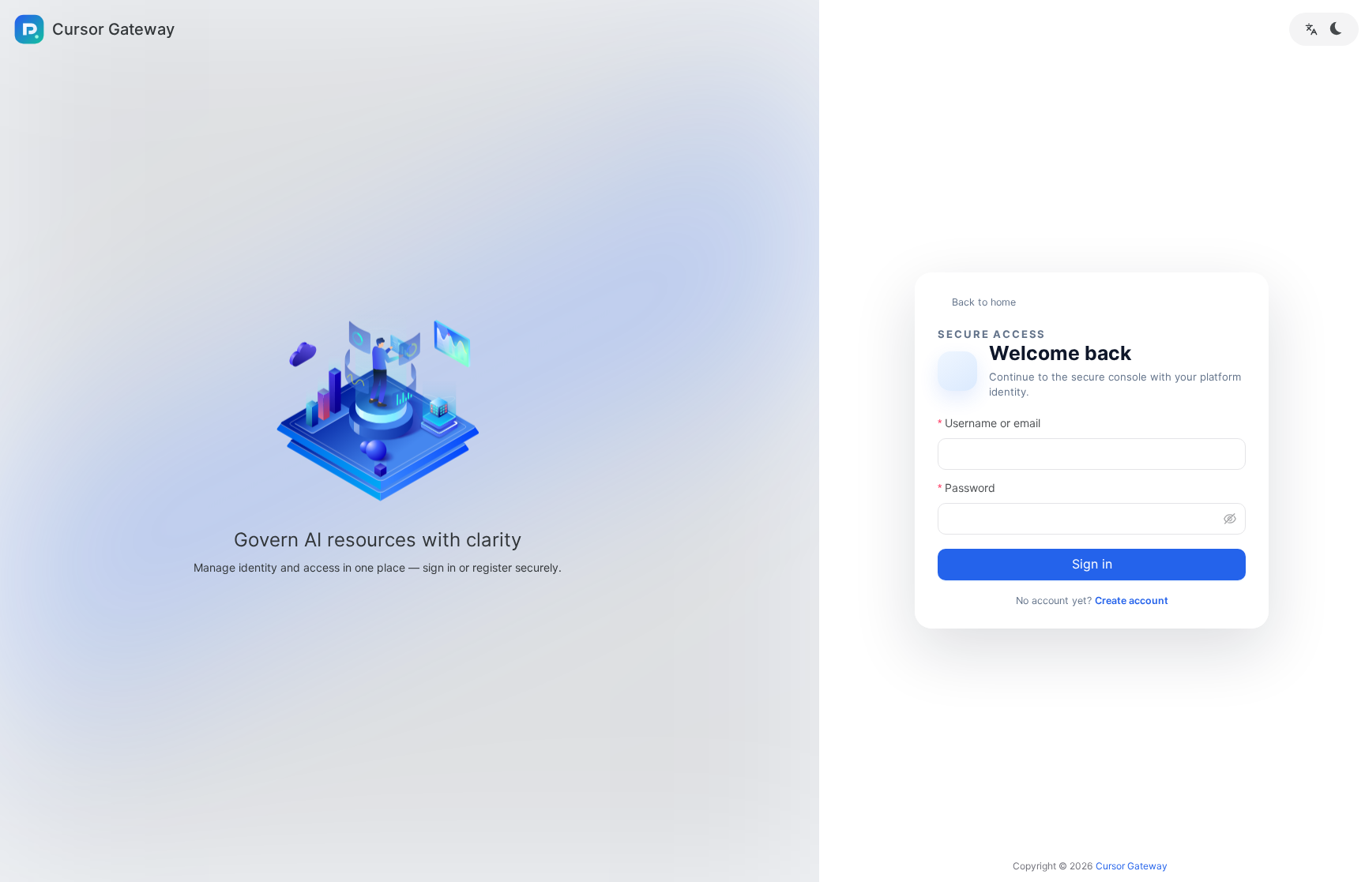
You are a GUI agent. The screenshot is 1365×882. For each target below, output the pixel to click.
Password (970, 487)
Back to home (984, 302)
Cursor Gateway (1132, 866)
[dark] (1336, 28)
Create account (1131, 600)
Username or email (992, 423)
